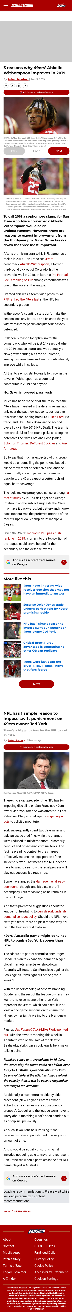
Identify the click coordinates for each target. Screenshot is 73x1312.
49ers (49, 259)
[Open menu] (6, 5)
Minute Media (20, 1288)
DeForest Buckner (42, 443)
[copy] (25, 85)
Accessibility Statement (51, 1272)
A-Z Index (9, 1278)
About (7, 1239)
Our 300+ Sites (44, 1246)
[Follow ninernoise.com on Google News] (64, 562)
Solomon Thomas (16, 443)
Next (58, 151)
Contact (8, 1246)
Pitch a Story (12, 1259)
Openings (41, 1239)
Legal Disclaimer (14, 1272)
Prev (14, 151)
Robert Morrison (18, 79)
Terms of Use (12, 1265)
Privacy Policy (44, 1259)
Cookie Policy (43, 1265)
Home (7, 1211)
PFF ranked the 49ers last (21, 299)
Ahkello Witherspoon (34, 264)
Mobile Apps (11, 1252)
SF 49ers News (22, 1211)
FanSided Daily (44, 1252)
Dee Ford (57, 417)
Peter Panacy (16, 740)
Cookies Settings (46, 1278)
